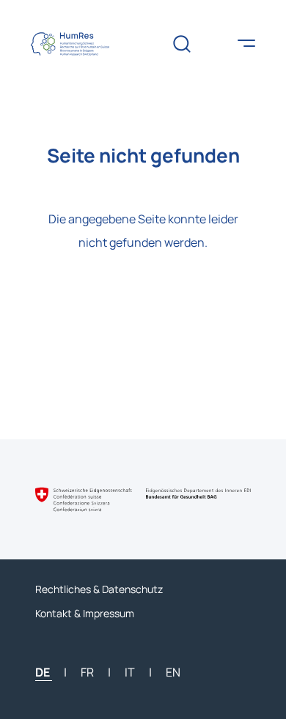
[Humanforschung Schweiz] (80, 43)
